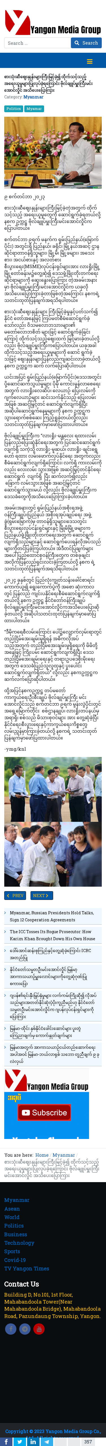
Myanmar (33, 97)
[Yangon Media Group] (53, 22)
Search (89, 43)
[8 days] (46, 1103)
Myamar (34, 108)
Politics (14, 108)
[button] (89, 60)
